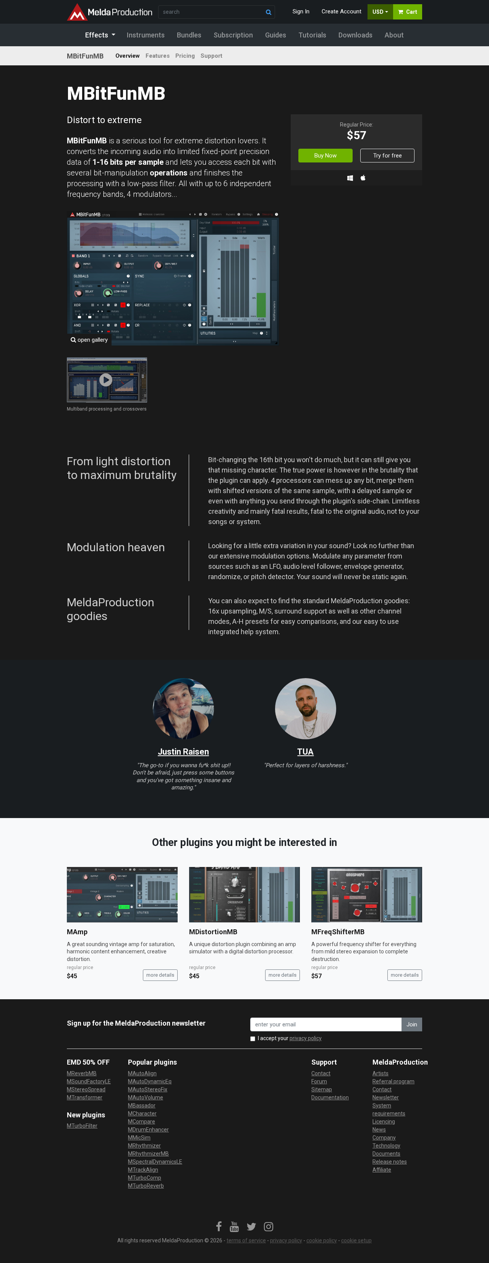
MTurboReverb (146, 1186)
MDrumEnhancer (148, 1130)
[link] (219, 1227)
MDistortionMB (213, 932)
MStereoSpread (86, 1089)
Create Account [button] (341, 11)
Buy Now (325, 155)
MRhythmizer (144, 1146)
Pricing (185, 55)
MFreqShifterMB (337, 932)
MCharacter (142, 1113)
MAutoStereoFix (147, 1089)
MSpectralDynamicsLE (155, 1162)
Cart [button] (411, 12)
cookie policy (321, 1240)
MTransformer (84, 1097)
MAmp (77, 932)
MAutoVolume (145, 1097)
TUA (305, 752)
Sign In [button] (301, 11)
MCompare (141, 1122)
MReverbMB (82, 1073)
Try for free (387, 155)
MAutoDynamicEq (150, 1081)
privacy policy (306, 1038)
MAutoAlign (142, 1073)
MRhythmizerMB (148, 1154)
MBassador (141, 1105)
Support (211, 55)
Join (411, 1024)
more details (160, 975)
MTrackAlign (143, 1170)
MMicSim (139, 1138)
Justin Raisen (183, 752)
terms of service (246, 1240)
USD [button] (378, 12)
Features (158, 55)
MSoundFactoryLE (89, 1081)
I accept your (290, 1038)
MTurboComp (144, 1178)
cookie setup (356, 1240)
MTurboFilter (82, 1126)
